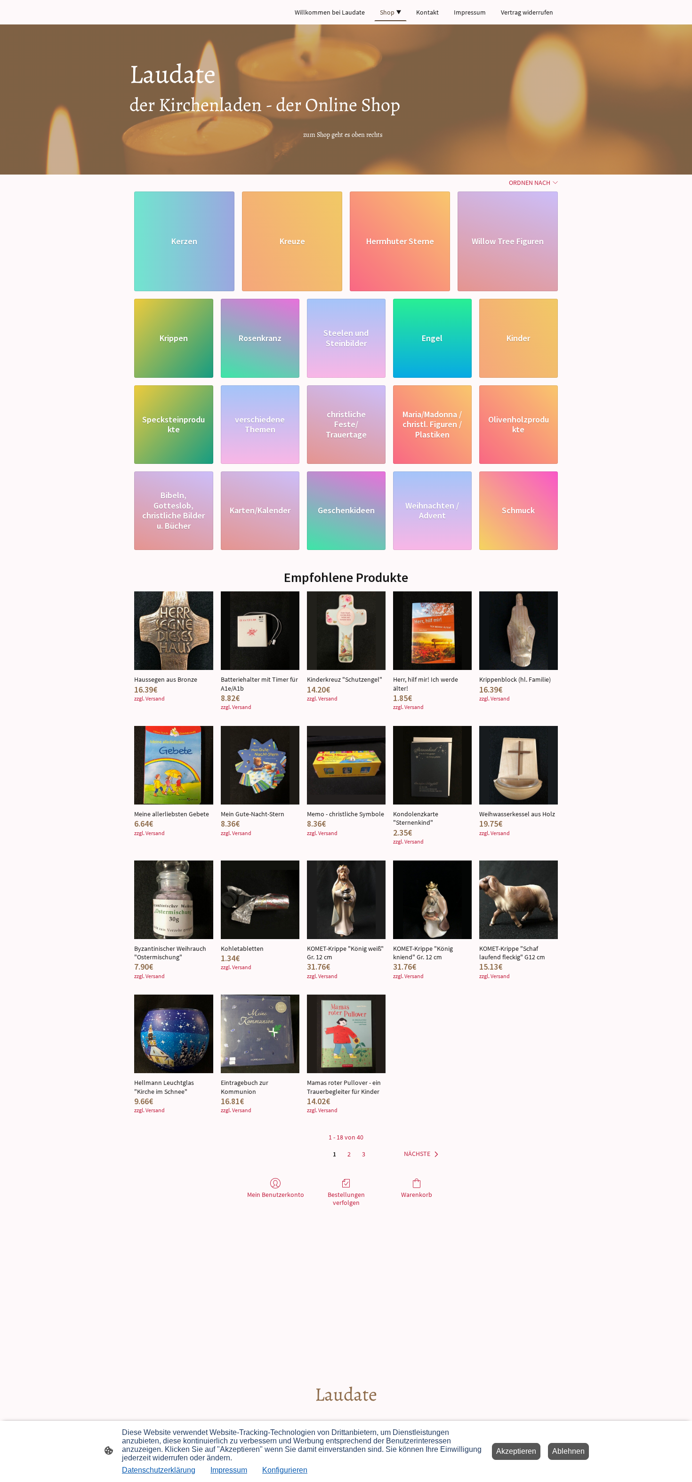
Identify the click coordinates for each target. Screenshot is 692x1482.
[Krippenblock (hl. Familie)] (518, 630)
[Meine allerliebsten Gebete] (173, 765)
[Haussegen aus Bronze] (173, 630)
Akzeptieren (516, 1451)
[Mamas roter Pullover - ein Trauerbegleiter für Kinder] (346, 1034)
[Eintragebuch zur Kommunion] (260, 1034)
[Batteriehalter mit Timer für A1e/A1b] (260, 630)
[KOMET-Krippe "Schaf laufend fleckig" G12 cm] (518, 900)
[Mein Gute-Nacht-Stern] (260, 765)
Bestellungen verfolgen (346, 1198)
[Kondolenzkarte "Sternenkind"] (432, 765)
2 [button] (349, 1154)
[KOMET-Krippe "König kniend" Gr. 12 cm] (432, 900)
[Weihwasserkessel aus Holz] (518, 765)
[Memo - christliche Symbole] (346, 765)
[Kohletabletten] (260, 900)
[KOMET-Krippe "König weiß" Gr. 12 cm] (346, 900)
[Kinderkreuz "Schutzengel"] (346, 630)
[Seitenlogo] (346, 1415)
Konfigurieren (284, 1470)
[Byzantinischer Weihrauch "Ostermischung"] (173, 900)
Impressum (228, 1470)
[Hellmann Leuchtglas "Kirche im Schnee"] (173, 1034)
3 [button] (363, 1154)
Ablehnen (568, 1451)
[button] (423, 1154)
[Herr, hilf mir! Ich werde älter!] (432, 630)
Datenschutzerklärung (158, 1470)
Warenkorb (416, 1194)
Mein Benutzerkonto (275, 1194)
